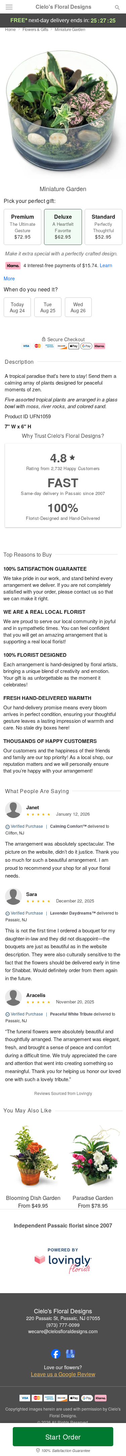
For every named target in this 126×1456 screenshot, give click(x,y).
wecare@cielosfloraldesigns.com (63, 1331)
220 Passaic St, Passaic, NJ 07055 (63, 1318)
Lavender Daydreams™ (73, 913)
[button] (111, 1440)
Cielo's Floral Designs (63, 6)
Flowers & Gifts (35, 29)
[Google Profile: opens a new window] (70, 1353)
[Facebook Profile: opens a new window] (55, 1353)
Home (10, 29)
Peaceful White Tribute (71, 1014)
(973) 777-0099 (63, 1324)
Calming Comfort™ (68, 826)
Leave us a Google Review (63, 1374)
